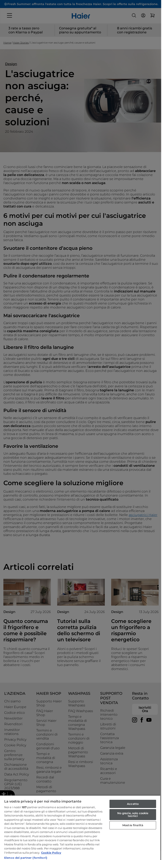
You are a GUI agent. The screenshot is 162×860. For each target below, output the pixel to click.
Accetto (133, 803)
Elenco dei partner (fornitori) (25, 857)
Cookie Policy (51, 852)
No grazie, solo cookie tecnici (132, 814)
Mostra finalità (132, 825)
